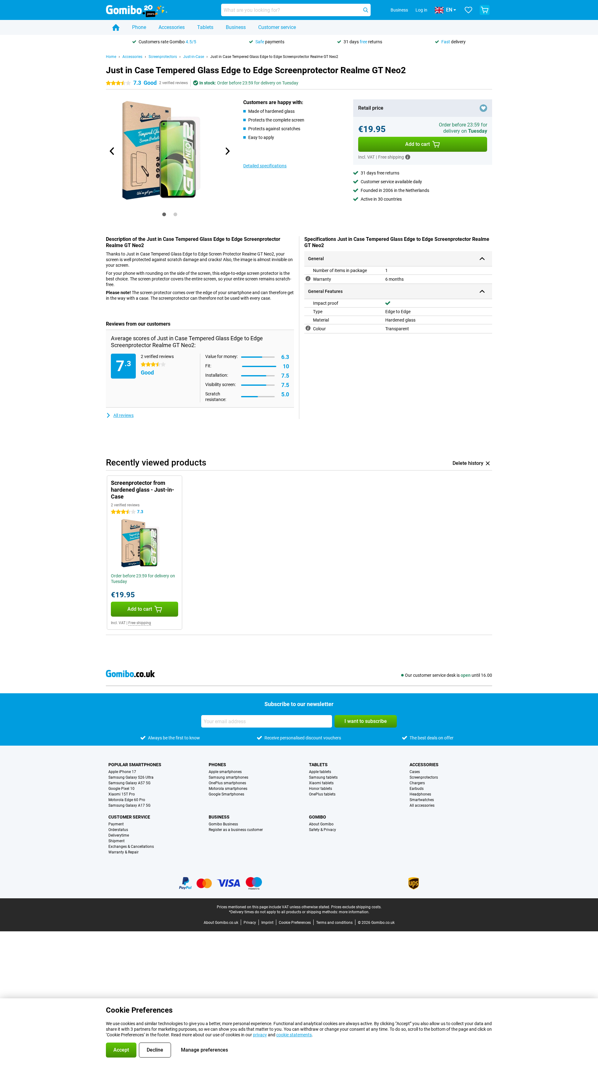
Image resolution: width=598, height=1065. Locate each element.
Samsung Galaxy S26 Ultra (131, 777)
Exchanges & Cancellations (131, 846)
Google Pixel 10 (121, 788)
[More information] (407, 157)
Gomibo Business (223, 824)
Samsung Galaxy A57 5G (129, 783)
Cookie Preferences (295, 922)
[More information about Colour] (308, 328)
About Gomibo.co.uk (221, 922)
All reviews (123, 415)
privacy (260, 1034)
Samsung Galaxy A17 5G (129, 805)
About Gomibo (321, 824)
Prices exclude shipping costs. (356, 907)
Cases (415, 772)
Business (236, 27)
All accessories (422, 805)
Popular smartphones (134, 764)
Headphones (420, 794)
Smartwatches (422, 800)
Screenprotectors (163, 57)
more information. (354, 912)
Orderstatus (118, 830)
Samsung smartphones (228, 777)
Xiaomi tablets (321, 783)
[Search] (366, 10)
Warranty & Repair (123, 852)
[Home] (116, 27)
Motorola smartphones (228, 788)
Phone (139, 27)
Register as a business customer (236, 830)
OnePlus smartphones (227, 783)
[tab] (164, 214)
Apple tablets (320, 772)
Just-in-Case (193, 57)
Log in (421, 9)
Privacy (250, 922)
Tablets (205, 27)
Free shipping (139, 623)
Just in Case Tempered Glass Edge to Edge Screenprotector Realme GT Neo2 (274, 57)
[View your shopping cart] (484, 9)
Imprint (267, 922)
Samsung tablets (323, 777)
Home (111, 57)
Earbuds (417, 788)
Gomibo (317, 816)
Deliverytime (118, 835)
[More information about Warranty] (308, 278)
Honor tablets (320, 788)
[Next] (227, 151)
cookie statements (294, 1034)
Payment (116, 824)
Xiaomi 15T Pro (121, 794)
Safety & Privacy (322, 830)
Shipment (116, 841)
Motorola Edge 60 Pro (126, 800)
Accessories (172, 27)
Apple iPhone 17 (122, 772)
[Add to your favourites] (483, 108)
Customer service (277, 27)
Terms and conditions (334, 922)
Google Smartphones (226, 794)
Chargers (417, 783)
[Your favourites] (468, 9)
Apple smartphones (225, 772)
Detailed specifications (265, 165)
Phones (217, 764)
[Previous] (112, 151)
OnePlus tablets (322, 794)
